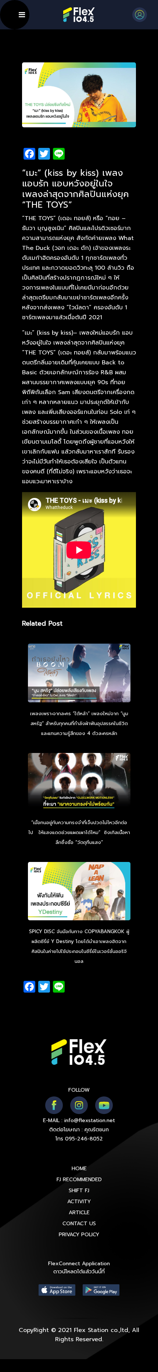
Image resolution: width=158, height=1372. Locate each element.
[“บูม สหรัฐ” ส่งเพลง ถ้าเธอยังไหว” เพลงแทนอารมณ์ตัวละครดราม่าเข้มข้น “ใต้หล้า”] (79, 674)
